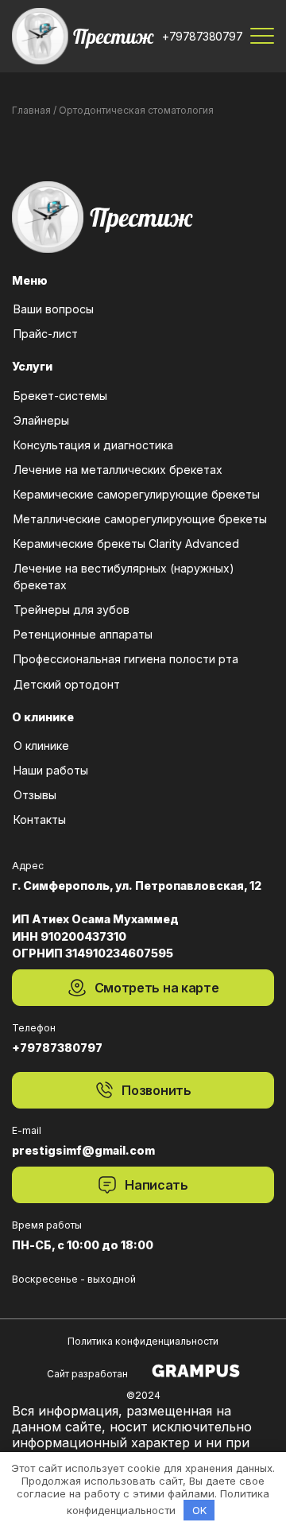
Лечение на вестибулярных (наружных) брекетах (124, 576)
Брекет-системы (60, 395)
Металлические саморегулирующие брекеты (140, 519)
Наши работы (51, 770)
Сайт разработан (87, 1374)
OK (199, 1510)
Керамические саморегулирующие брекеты (137, 494)
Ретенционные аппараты (83, 634)
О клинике (41, 745)
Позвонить (156, 1090)
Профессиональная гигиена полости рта (126, 659)
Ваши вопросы (54, 309)
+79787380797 (202, 36)
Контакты (40, 819)
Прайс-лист (46, 333)
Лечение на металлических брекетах (118, 469)
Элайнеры (41, 420)
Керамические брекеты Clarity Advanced (126, 543)
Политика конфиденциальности (143, 1341)
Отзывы (35, 795)
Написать (156, 1185)
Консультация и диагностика (93, 445)
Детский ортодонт (67, 684)
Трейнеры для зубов (71, 609)
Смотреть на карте (157, 988)
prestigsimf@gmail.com (83, 1150)
